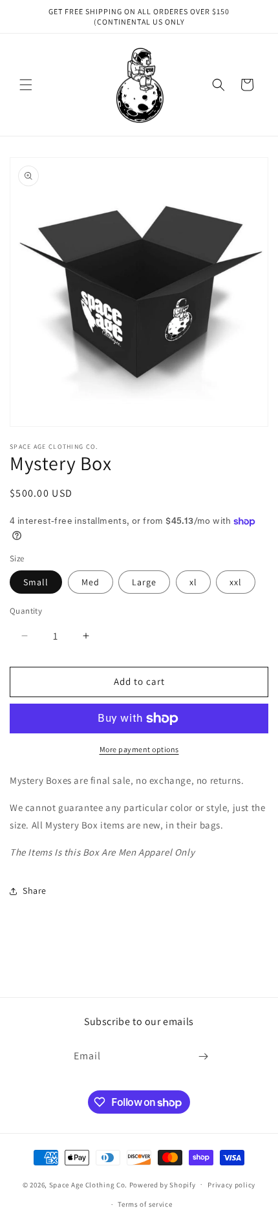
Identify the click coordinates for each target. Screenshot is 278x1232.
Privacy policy (231, 1184)
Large (144, 582)
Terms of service (145, 1204)
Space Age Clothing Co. (88, 1184)
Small (35, 582)
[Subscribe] (203, 1056)
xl (193, 582)
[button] (26, 84)
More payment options (139, 749)
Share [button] (35, 890)
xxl (236, 582)
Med (90, 582)
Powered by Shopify (162, 1184)
